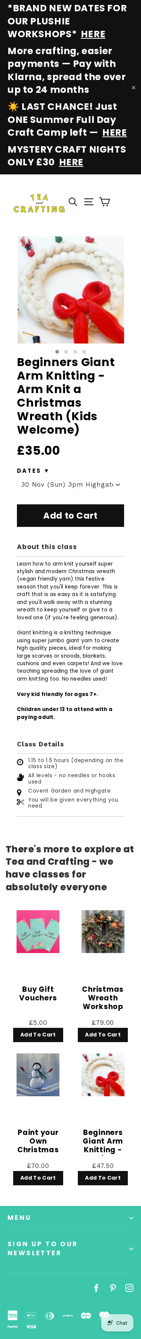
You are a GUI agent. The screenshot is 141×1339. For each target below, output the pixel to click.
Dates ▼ (33, 471)
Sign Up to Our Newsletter (43, 1248)
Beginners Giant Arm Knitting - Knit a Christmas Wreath (103, 1142)
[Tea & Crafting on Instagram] (129, 1288)
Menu (20, 1217)
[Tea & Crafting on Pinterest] (113, 1288)
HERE (93, 34)
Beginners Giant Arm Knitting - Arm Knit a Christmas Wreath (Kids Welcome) (66, 396)
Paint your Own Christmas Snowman (38, 1142)
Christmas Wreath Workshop (103, 998)
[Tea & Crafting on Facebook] (96, 1288)
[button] (57, 352)
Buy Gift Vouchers (38, 994)
